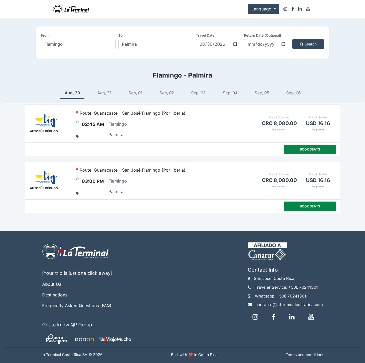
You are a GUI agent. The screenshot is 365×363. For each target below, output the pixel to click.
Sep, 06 (293, 92)
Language (262, 8)
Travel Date (205, 35)
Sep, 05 (262, 92)
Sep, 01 (135, 92)
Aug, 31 (104, 92)
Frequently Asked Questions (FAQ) (76, 305)
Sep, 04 (230, 92)
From (45, 35)
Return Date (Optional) (262, 35)
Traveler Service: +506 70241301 (286, 287)
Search (310, 44)
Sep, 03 (198, 92)
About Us (51, 284)
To (120, 35)
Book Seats (310, 149)
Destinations (54, 295)
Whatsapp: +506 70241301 (280, 296)
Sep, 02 (167, 92)
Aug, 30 (72, 92)
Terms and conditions (305, 354)
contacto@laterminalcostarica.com (289, 304)
